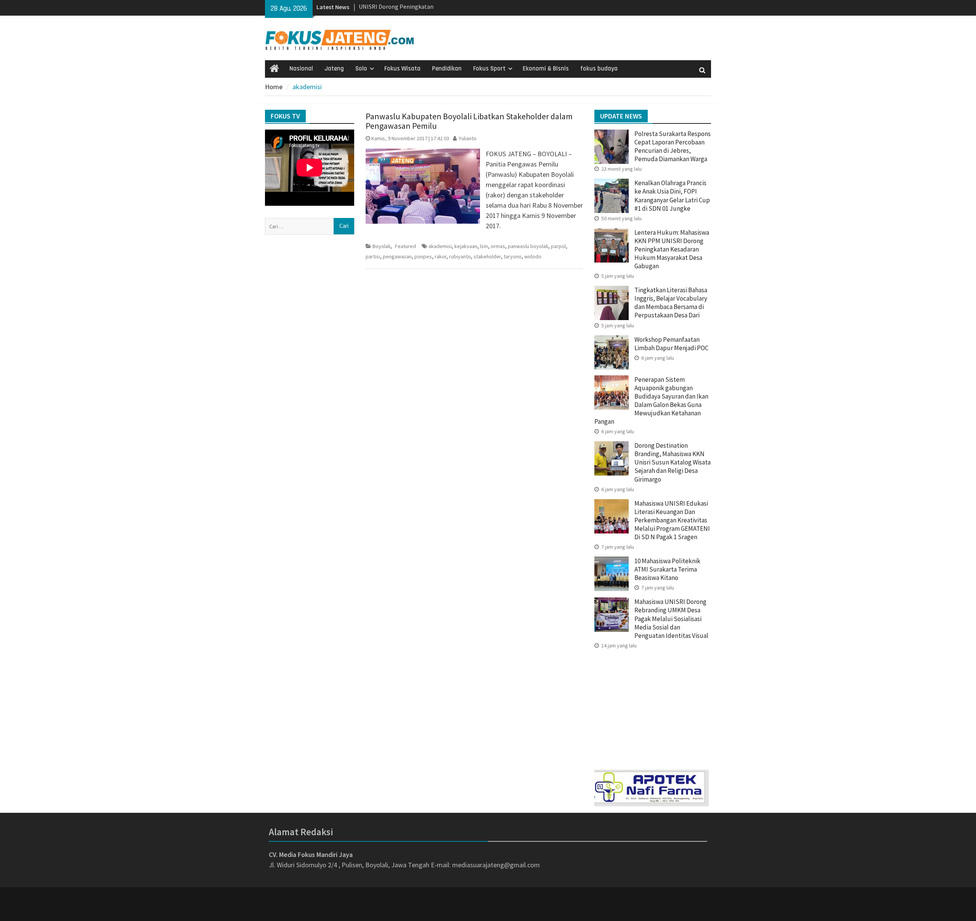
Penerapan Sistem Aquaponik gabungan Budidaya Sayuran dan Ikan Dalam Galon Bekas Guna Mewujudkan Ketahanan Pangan (651, 400)
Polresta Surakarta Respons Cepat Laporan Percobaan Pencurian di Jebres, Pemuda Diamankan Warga (672, 146)
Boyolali (381, 246)
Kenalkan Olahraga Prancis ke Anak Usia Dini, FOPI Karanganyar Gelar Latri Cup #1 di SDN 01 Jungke (672, 195)
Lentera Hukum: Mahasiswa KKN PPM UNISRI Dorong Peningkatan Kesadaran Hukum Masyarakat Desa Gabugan (671, 249)
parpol (558, 246)
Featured (405, 246)
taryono (513, 256)
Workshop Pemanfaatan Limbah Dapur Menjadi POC (671, 343)
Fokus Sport (489, 68)
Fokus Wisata (402, 68)
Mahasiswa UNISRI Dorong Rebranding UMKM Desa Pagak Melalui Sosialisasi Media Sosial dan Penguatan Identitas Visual (671, 618)
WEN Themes (513, 910)
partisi (373, 256)
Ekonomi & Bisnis (546, 68)
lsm (484, 246)
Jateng (334, 68)
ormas (498, 246)
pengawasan (397, 256)
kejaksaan (465, 246)
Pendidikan (447, 68)
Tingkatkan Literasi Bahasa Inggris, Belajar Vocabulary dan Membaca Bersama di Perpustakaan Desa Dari (670, 302)
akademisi (440, 246)
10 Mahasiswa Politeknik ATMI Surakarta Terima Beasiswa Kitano (667, 569)
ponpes (423, 256)
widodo (532, 256)
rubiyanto (460, 256)
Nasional (301, 68)
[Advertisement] (652, 706)
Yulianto (468, 138)
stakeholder (487, 256)
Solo (361, 68)
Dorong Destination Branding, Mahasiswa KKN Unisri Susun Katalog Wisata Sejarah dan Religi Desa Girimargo (672, 462)
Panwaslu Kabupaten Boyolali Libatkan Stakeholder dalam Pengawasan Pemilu (469, 121)
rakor (440, 256)
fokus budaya (599, 68)
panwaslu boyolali (528, 246)
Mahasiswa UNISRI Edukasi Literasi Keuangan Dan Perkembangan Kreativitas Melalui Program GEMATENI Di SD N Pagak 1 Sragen (672, 520)
